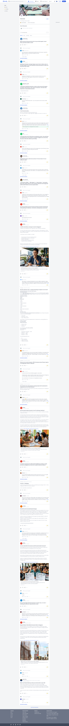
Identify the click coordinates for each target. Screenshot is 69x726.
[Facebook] (13, 724)
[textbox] (35, 48)
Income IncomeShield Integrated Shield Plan (27, 523)
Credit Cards (24, 712)
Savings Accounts (25, 717)
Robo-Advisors (24, 714)
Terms (11, 717)
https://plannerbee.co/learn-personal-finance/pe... (31, 428)
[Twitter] (11, 724)
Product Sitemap (25, 721)
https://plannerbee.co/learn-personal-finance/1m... (31, 246)
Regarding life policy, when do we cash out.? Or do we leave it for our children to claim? (33, 159)
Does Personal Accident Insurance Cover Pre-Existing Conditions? (32, 410)
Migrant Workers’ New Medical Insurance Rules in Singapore (31, 625)
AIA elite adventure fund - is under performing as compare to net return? (34, 289)
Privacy (11, 716)
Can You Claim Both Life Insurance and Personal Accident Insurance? (33, 545)
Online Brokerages (25, 713)
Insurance (26, 39)
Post (47, 32)
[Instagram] (15, 724)
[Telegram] (17, 724)
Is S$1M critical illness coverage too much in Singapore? (30, 226)
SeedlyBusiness (36, 712)
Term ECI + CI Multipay (24, 483)
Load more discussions (34, 707)
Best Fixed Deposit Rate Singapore (52, 712)
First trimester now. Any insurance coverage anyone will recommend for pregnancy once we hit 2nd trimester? (33, 386)
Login (60, 1)
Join (47, 18)
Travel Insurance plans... (24, 110)
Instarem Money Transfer (24, 90)
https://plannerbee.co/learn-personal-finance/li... (31, 562)
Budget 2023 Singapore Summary (52, 718)
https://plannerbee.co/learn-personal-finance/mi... (31, 640)
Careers (11, 714)
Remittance (24, 720)
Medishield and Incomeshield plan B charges (28, 508)
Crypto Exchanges (25, 716)
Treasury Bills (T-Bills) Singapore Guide (52, 713)
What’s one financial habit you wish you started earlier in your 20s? (32, 682)
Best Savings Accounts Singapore (52, 717)
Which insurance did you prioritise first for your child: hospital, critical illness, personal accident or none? (33, 42)
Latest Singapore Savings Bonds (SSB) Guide (52, 715)
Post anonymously (24, 32)
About (11, 712)
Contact (11, 713)
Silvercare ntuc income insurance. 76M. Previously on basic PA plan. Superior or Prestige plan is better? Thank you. (34, 363)
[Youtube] (20, 724)
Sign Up (64, 1)
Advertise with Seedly (37, 713)
